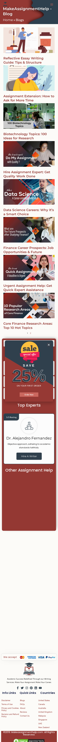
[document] (29, 371)
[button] (49, 345)
